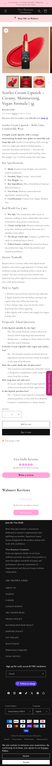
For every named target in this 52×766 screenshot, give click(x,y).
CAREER (10, 600)
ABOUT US (11, 588)
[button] (5, 11)
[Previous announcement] (5, 4)
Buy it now (26, 432)
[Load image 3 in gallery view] (39, 82)
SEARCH (10, 594)
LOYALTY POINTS (14, 606)
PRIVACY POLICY (14, 619)
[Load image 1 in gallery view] (13, 82)
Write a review (26, 512)
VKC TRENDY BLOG (15, 612)
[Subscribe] (43, 674)
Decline (26, 756)
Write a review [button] (26, 475)
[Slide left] (3, 83)
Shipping (14, 113)
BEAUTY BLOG (12, 643)
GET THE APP (12, 637)
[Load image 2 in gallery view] (26, 82)
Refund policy (29, 739)
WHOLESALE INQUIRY (16, 650)
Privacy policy (17, 739)
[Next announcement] (47, 4)
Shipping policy (42, 739)
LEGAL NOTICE (13, 656)
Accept (26, 762)
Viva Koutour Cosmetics (25, 736)
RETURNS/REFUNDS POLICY (19, 625)
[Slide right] (49, 83)
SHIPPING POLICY (14, 631)
